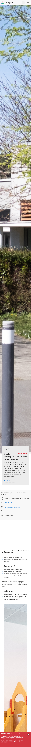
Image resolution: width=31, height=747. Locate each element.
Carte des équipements (10, 480)
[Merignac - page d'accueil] (15, 3)
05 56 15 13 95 (8, 502)
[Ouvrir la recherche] (23, 2)
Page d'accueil (8, 449)
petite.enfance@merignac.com (12, 507)
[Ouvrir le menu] (28, 2)
